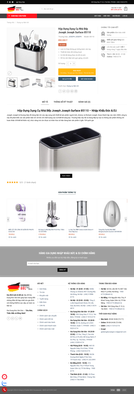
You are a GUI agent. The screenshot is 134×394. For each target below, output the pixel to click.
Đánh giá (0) (84, 102)
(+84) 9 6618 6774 (83, 351)
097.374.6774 (116, 9)
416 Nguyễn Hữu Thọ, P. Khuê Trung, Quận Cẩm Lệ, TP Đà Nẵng (82, 365)
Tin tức (42, 292)
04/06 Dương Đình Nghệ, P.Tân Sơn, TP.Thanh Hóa (82, 357)
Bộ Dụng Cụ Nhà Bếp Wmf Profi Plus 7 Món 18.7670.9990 (51, 231)
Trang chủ (10, 22)
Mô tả (45, 102)
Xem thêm (66, 176)
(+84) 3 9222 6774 (122, 2)
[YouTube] (12, 2)
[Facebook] (7, 2)
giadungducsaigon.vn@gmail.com (113, 332)
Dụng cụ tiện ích (23, 22)
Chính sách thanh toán (47, 326)
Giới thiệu (42, 289)
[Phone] (4, 389)
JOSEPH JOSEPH (75, 37)
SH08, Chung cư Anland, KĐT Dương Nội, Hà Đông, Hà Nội (83, 291)
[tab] (45, 102)
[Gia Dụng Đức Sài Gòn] (15, 9)
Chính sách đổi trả (46, 319)
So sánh (62, 45)
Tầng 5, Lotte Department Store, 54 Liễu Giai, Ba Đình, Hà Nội (82, 303)
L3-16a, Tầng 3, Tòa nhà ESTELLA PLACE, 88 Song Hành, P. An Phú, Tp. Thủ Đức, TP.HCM (83, 337)
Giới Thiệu (97, 16)
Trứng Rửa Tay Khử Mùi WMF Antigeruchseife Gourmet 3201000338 (110, 231)
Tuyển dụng (43, 299)
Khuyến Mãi (116, 16)
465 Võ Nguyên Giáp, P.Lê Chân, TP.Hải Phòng (82, 348)
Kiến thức (106, 16)
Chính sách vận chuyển (48, 316)
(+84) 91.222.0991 (89, 360)
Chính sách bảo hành (47, 322)
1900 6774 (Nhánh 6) (114, 303)
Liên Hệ (124, 16)
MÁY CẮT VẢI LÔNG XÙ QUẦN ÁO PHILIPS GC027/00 (21, 231)
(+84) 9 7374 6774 (88, 317)
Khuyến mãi (43, 295)
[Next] (51, 52)
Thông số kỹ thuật (63, 102)
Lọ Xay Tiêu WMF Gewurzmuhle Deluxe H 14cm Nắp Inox (81, 231)
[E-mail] (10, 2)
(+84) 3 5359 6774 (77, 342)
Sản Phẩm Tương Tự (67, 192)
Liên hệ (42, 305)
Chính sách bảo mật (46, 329)
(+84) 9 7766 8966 (77, 380)
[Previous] (10, 52)
